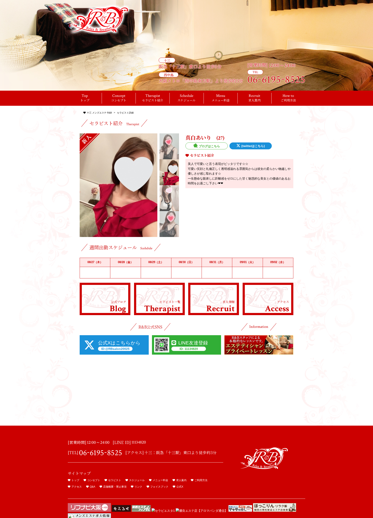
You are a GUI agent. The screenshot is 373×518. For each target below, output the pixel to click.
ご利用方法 (200, 480)
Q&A (92, 486)
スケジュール (137, 480)
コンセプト (93, 480)
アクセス (76, 486)
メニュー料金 (160, 480)
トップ (75, 480)
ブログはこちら (209, 146)
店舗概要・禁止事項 (114, 486)
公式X (179, 486)
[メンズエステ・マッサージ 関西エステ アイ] (141, 510)
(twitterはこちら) (253, 146)
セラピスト (114, 480)
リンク (138, 486)
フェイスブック (159, 486)
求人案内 (181, 480)
